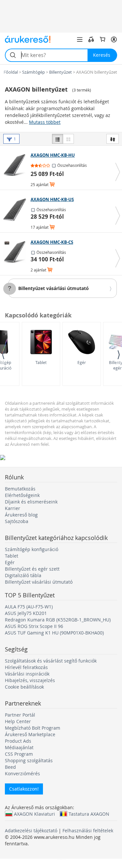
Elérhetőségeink (22, 495)
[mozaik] (68, 139)
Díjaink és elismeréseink (31, 502)
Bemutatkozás (20, 489)
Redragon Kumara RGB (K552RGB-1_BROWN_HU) (58, 620)
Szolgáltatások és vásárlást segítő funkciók (51, 661)
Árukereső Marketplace (30, 734)
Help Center (18, 721)
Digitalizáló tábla (23, 575)
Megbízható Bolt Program (32, 728)
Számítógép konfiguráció (31, 549)
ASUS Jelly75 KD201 (26, 613)
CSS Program (19, 754)
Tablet (41, 362)
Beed (10, 767)
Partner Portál (20, 715)
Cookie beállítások (24, 687)
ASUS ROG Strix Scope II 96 (34, 626)
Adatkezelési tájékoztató (31, 830)
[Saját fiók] (114, 39)
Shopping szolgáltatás (29, 760)
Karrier (12, 508)
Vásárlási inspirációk (27, 674)
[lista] (57, 139)
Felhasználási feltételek (87, 830)
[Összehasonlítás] (91, 39)
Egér (81, 362)
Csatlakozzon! (24, 789)
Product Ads (18, 741)
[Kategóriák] (80, 39)
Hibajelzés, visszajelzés (30, 680)
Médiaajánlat (19, 747)
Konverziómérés (22, 773)
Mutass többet (45, 122)
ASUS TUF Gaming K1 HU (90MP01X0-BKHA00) (54, 633)
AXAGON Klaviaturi (34, 814)
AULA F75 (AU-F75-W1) (29, 607)
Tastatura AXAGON (89, 814)
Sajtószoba (16, 521)
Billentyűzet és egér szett (32, 569)
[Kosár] (102, 39)
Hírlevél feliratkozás (26, 667)
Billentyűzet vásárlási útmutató (53, 288)
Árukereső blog (21, 515)
